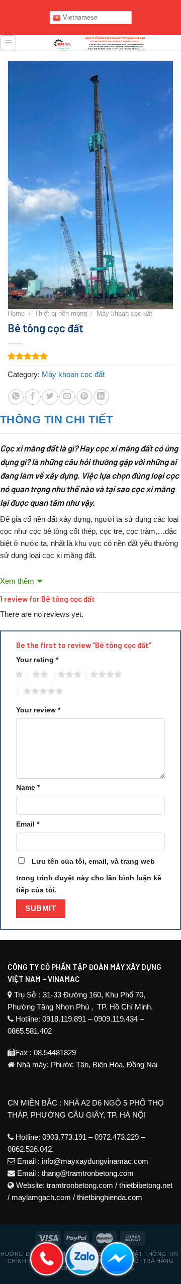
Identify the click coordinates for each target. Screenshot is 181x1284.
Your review (38, 710)
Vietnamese (79, 17)
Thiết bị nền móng (61, 313)
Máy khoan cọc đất (124, 313)
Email (27, 824)
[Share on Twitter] (50, 397)
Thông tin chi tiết (56, 419)
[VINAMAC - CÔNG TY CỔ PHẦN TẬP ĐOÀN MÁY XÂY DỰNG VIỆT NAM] (99, 42)
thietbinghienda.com (109, 1197)
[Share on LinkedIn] (101, 397)
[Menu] (8, 42)
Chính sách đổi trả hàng (132, 1261)
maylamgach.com (41, 1197)
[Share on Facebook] (33, 397)
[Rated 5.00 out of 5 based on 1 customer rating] (90, 356)
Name (28, 787)
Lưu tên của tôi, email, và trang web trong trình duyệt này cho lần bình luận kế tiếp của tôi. (88, 876)
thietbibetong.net (145, 1185)
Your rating (37, 660)
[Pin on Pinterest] (84, 397)
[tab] (90, 419)
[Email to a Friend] (67, 397)
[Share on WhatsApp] (16, 397)
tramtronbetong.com (80, 1185)
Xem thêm (17, 581)
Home (16, 313)
